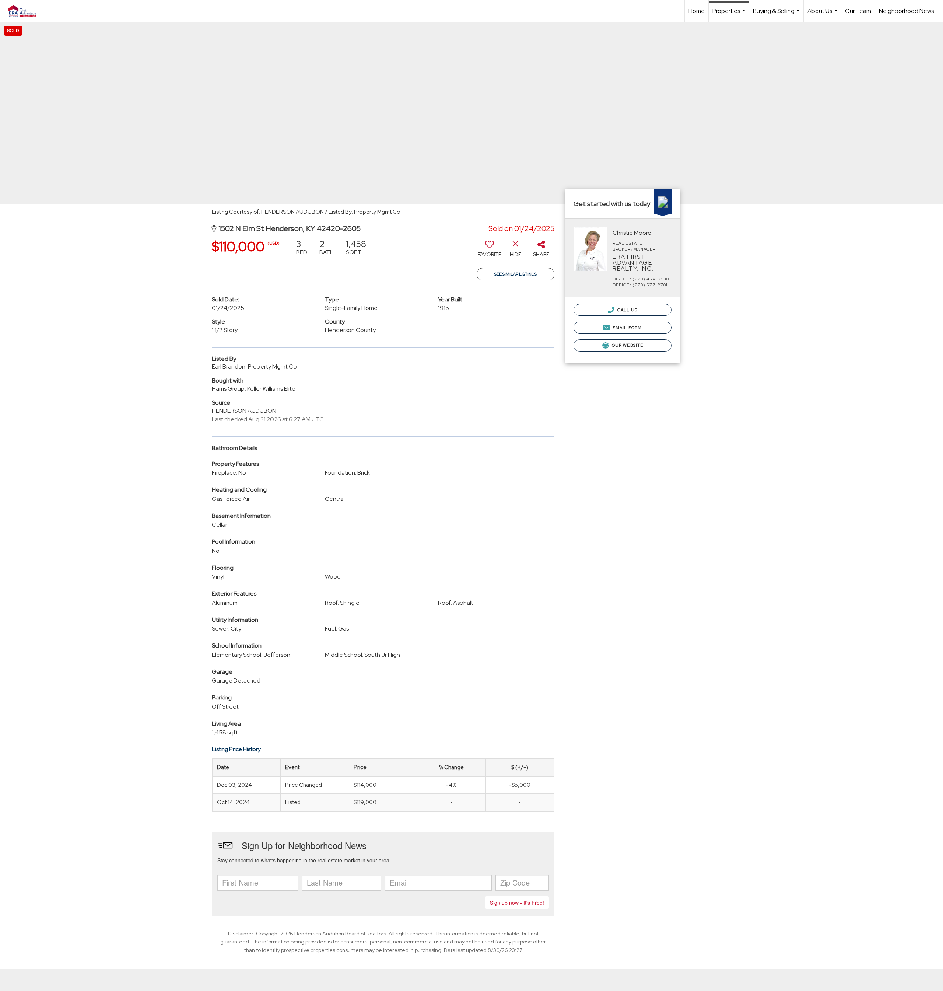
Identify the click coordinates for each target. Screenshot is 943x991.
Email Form (626, 327)
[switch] (489, 251)
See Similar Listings (515, 274)
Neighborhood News (906, 11)
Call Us (626, 310)
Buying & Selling (777, 14)
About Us (823, 14)
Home (696, 11)
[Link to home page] (26, 11)
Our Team (858, 11)
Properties (729, 14)
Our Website (627, 345)
